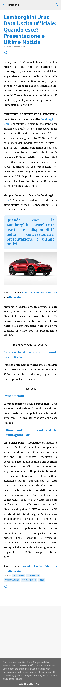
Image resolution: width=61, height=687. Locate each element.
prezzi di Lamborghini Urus (40, 566)
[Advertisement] (30, 641)
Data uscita (18, 576)
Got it (40, 683)
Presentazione (12, 580)
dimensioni (15, 297)
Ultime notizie (29, 580)
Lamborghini (33, 576)
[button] (5, 53)
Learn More (26, 683)
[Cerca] (57, 4)
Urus (6, 200)
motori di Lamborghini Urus (40, 292)
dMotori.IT (14, 4)
